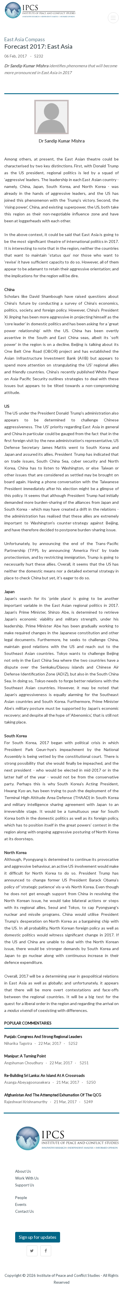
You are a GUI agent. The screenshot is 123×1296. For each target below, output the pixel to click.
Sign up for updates (37, 1237)
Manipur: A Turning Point (25, 1056)
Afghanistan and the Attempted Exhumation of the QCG (52, 1095)
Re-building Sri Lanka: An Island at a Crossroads (44, 1075)
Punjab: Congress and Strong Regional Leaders (43, 1036)
